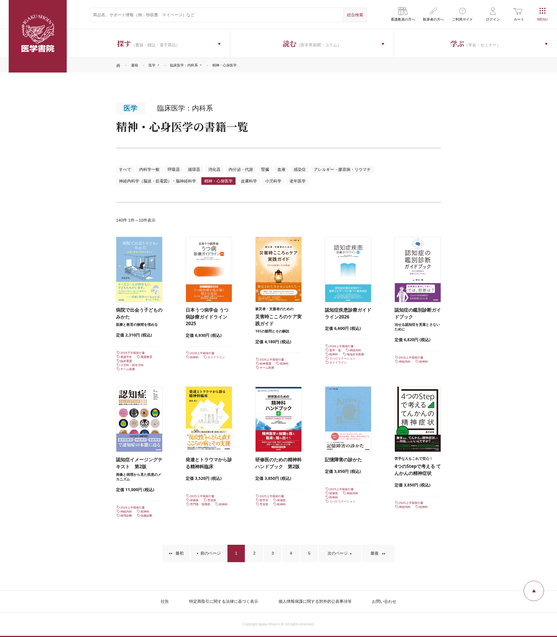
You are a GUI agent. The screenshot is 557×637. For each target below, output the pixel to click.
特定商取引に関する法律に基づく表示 (223, 601)
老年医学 (298, 181)
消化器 (214, 169)
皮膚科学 (249, 181)
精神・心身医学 (218, 181)
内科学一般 (149, 169)
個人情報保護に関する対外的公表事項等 (315, 601)
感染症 (300, 169)
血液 (281, 169)
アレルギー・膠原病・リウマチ (342, 169)
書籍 (134, 65)
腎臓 (265, 169)
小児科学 (273, 181)
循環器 (194, 169)
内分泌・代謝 (241, 169)
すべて (125, 169)
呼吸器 (174, 169)
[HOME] (118, 65)
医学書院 (38, 36)
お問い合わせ (384, 601)
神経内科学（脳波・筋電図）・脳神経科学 (157, 181)
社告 (165, 601)
